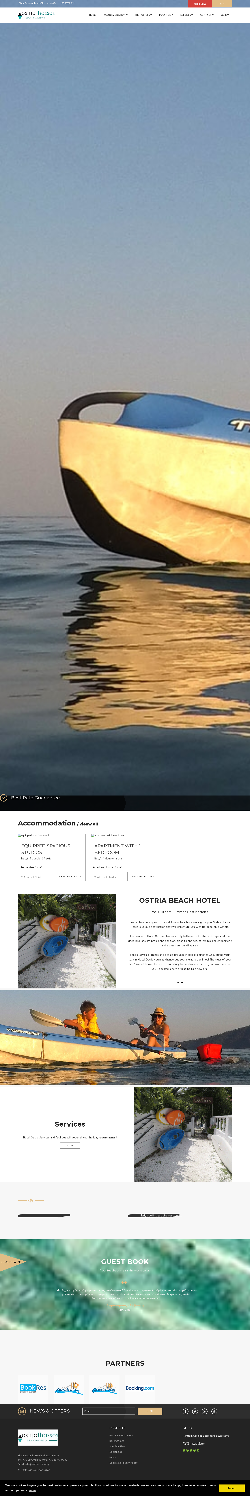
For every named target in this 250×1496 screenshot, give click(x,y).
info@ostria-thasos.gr (37, 1464)
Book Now (200, 4)
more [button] (32, 1490)
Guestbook (115, 1452)
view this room (69, 877)
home (92, 15)
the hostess (142, 15)
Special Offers (117, 1446)
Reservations (116, 1441)
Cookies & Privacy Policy (123, 1463)
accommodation (115, 15)
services (185, 15)
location (165, 15)
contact (206, 15)
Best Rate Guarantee (121, 1436)
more (180, 983)
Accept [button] (231, 1488)
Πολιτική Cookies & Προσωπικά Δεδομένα (206, 1436)
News (112, 1457)
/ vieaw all (87, 824)
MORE (224, 15)
